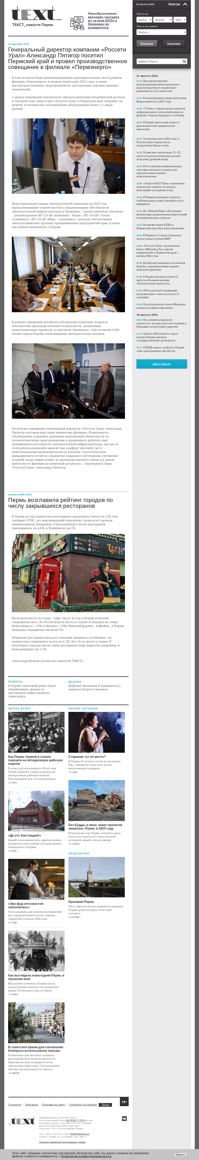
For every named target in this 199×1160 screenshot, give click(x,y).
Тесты (105, 1104)
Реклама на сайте (53, 1104)
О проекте (14, 1104)
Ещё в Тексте (162, 364)
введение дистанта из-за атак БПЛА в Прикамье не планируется (103, 22)
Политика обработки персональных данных (62, 1142)
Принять (180, 1154)
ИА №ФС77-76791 (75, 1120)
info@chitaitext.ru (79, 1133)
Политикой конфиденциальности (86, 1156)
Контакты (31, 1104)
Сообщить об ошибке (83, 1104)
